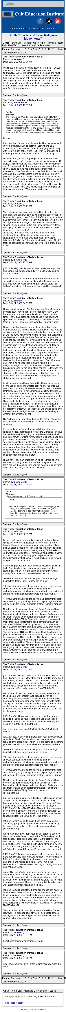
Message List (30, 991)
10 (49, 49)
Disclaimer (32, 28)
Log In (34, 45)
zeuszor (18, 59)
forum (26, 1010)
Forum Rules (47, 28)
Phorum (42, 1010)
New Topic (13, 45)
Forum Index (18, 28)
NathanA (19, 300)
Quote (24, 95)
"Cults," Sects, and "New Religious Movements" (33, 37)
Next (60, 43)
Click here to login (14, 1003)
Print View (45, 45)
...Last (59, 49)
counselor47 (21, 102)
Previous (51, 43)
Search (24, 45)
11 (53, 49)
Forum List (15, 43)
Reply (16, 95)
